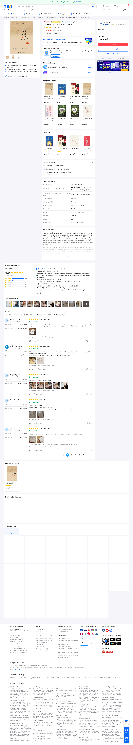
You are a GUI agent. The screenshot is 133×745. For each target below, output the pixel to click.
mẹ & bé (32, 10)
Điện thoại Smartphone (16, 717)
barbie (34, 677)
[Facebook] (103, 630)
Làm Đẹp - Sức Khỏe (16, 723)
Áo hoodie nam (40, 702)
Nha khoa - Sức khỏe (88, 724)
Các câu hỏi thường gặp (16, 633)
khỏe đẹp (39, 10)
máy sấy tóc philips (113, 732)
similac (109, 677)
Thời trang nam (38, 697)
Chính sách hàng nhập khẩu (17, 648)
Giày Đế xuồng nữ (43, 717)
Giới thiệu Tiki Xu (40, 644)
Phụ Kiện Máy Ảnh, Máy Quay (109, 717)
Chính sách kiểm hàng (16, 641)
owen (38, 677)
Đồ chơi (26, 688)
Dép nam (41, 724)
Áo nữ (34, 688)
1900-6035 (18, 629)
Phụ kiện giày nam (41, 725)
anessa (96, 677)
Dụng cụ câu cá (109, 705)
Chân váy (44, 691)
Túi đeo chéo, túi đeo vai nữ (40, 732)
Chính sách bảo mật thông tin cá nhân (46, 638)
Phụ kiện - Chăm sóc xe (85, 731)
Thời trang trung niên (41, 694)
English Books (88, 740)
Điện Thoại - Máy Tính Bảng (19, 715)
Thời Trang (93, 688)
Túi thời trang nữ (38, 730)
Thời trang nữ (37, 687)
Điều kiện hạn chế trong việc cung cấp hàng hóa (68, 641)
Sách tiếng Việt (83, 739)
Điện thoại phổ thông (18, 719)
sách (50, 10)
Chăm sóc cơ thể (18, 728)
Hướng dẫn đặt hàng (15, 637)
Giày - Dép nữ (37, 711)
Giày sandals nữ (42, 714)
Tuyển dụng (39, 633)
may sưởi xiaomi (109, 735)
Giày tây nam (44, 722)
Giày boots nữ (39, 716)
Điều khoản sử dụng (41, 642)
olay (105, 677)
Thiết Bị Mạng (65, 711)
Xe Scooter (93, 732)
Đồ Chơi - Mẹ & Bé (16, 687)
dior (16, 677)
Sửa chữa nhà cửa (63, 719)
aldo (68, 677)
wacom (92, 677)
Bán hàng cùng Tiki (63, 631)
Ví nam (35, 738)
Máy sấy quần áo (109, 694)
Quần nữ (44, 688)
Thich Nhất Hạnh (80, 22)
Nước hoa (16, 734)
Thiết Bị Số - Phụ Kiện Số (86, 705)
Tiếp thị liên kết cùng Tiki (42, 646)
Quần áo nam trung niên (42, 706)
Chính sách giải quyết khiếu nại (44, 640)
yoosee (101, 677)
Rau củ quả (16, 704)
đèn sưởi (109, 731)
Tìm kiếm (92, 6)
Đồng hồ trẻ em (73, 703)
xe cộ (27, 10)
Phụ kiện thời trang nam (65, 696)
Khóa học (92, 720)
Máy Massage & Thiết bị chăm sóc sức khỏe (20, 729)
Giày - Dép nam (38, 720)
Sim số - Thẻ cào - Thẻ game (92, 726)
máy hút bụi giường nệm (111, 737)
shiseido (12, 679)
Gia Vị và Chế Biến (63, 734)
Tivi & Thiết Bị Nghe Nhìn (88, 699)
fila (30, 679)
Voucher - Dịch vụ (84, 718)
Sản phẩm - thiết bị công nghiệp (89, 698)
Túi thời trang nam (39, 736)
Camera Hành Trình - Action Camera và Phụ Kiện (112, 720)
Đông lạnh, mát (21, 705)
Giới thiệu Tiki (39, 629)
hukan (23, 679)
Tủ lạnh (107, 690)
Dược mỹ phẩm (25, 735)
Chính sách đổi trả (15, 644)
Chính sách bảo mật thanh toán (44, 636)
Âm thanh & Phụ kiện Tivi (108, 688)
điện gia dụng (21, 10)
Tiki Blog (38, 631)
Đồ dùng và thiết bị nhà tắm (67, 722)
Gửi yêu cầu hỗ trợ (15, 635)
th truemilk (28, 677)
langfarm (18, 679)
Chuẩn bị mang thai (19, 697)
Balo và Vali (59, 687)
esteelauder (21, 677)
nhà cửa (45, 10)
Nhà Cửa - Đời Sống (62, 715)
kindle (82, 677)
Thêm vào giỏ (113, 49)
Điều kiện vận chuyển (41, 651)
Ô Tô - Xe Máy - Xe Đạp (86, 729)
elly (56, 677)
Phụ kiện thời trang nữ (61, 695)
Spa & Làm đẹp (90, 722)
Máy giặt (106, 691)
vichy (27, 679)
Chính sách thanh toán (64, 644)
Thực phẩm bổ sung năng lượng (112, 710)
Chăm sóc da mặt (15, 725)
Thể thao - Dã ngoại (86, 691)
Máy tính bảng (17, 720)
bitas (118, 677)
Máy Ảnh (115, 726)
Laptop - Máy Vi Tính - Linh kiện (66, 706)
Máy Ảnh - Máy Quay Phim (110, 715)
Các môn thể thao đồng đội (112, 706)
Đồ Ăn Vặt (61, 735)
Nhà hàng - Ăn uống (87, 723)
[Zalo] (110, 630)
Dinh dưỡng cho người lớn (20, 694)
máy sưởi (104, 731)
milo (59, 677)
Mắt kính (70, 695)
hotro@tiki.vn (23, 650)
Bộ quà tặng (63, 738)
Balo (57, 688)
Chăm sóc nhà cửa (20, 712)
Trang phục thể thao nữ (108, 699)
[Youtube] (107, 630)
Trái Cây (12, 702)
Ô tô (88, 732)
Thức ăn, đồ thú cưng (18, 711)
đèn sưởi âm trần (109, 741)
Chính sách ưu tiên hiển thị (65, 646)
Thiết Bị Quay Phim (111, 724)
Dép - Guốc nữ (44, 713)
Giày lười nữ (47, 716)
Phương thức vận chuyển (16, 639)
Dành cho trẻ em (18, 709)
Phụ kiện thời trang (62, 693)
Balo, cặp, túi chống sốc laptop (66, 689)
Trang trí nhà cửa (60, 717)
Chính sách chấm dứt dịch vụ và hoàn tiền (68, 652)
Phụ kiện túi (50, 733)
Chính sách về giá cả (63, 638)
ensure (42, 677)
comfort (114, 677)
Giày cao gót (36, 713)
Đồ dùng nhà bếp (14, 740)
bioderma (51, 677)
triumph (72, 677)
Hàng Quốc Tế (83, 687)
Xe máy (84, 732)
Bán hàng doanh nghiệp (42, 649)
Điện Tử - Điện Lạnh (108, 687)
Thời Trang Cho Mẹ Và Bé (17, 688)
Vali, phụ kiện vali (72, 690)
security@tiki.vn (23, 652)
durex (46, 677)
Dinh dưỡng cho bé (18, 693)
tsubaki (34, 679)
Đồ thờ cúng (62, 724)
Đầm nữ (39, 688)
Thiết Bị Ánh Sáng (111, 719)
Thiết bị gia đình (24, 740)
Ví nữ (50, 732)
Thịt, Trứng (18, 702)
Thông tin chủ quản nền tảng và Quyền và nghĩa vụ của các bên (68, 656)
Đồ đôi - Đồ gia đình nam (45, 704)
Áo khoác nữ (45, 690)
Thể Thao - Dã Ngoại (108, 697)
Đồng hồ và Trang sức (63, 700)
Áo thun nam (36, 699)
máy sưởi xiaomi (113, 737)
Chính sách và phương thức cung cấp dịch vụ (67, 649)
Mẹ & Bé (88, 694)
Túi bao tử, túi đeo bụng (47, 740)
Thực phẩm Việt (24, 704)
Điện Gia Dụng (14, 738)
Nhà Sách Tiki (83, 737)
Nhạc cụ (68, 724)
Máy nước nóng (111, 693)
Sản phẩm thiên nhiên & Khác (19, 730)
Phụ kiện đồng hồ (63, 703)
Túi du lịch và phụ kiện (65, 688)
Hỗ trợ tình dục (23, 734)
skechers (63, 677)
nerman (87, 677)
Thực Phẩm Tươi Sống (17, 700)
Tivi (105, 693)
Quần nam (43, 699)
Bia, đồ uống (16, 708)
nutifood (77, 677)
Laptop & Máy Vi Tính (91, 697)
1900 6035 (17, 670)
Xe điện (94, 731)
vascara (12, 677)
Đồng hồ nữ (65, 701)
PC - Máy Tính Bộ (63, 712)
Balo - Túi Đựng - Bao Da (111, 722)
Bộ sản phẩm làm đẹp (19, 734)
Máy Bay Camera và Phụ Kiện (111, 725)
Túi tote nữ (43, 733)
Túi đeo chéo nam (42, 738)
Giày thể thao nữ (114, 709)
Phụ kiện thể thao (111, 702)
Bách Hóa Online (61, 729)
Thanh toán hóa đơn (84, 720)
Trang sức (58, 701)
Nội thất (64, 720)
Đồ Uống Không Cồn (65, 737)
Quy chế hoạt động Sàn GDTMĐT (67, 629)
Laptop (70, 712)
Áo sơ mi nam (43, 701)
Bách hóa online (86, 696)
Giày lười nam (36, 722)
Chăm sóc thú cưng (61, 731)
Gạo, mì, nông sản (19, 706)
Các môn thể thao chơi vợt (112, 707)
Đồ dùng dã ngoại (112, 701)
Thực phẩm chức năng (19, 727)
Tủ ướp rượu (118, 694)
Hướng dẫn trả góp (15, 646)
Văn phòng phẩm (91, 739)
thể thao (55, 10)
